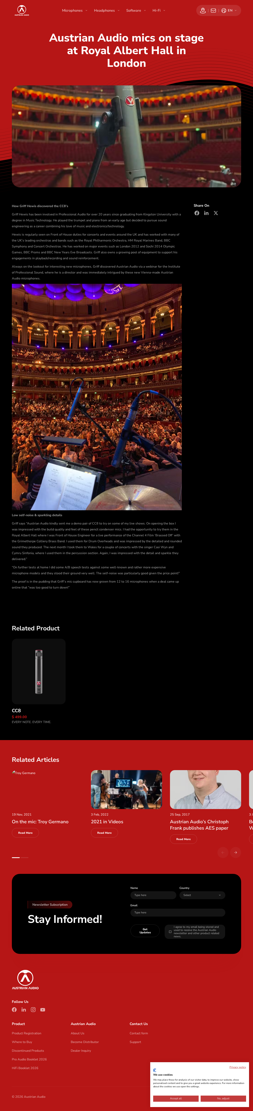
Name (134, 888)
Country (184, 888)
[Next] (235, 852)
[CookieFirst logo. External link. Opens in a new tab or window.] (154, 1070)
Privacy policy (237, 1067)
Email (133, 905)
